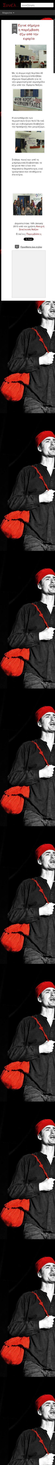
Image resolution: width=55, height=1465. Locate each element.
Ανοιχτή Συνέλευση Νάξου (31, 228)
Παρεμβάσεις (34, 233)
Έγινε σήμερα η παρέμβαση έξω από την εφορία (28, 32)
